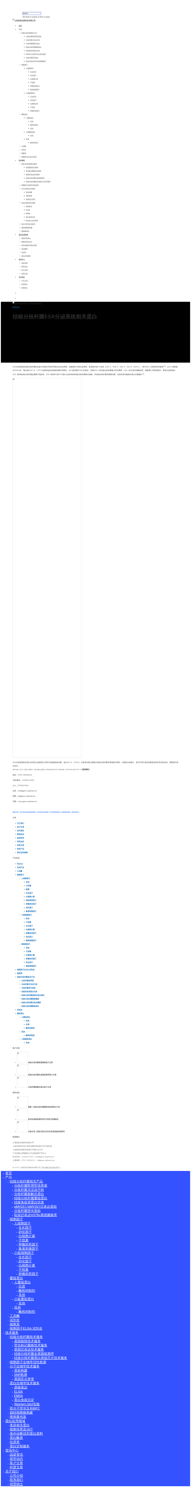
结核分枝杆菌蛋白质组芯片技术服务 (38, 181)
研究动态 (24, 266)
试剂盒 (23, 150)
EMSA (28, 213)
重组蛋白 (24, 114)
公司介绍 (24, 281)
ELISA (28, 210)
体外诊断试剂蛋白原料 (29, 245)
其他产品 (20, 867)
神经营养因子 (31, 900)
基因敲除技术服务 (32, 167)
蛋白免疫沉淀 (30, 217)
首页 (20, 26)
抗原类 (23, 252)
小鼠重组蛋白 (30, 132)
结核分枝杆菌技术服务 (29, 164)
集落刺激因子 (35, 89)
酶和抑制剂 (34, 125)
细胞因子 (24, 65)
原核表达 (29, 206)
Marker (20, 864)
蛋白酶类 (24, 249)
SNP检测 (29, 196)
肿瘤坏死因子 (35, 86)
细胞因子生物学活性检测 (29, 185)
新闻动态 (20, 834)
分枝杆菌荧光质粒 (32, 58)
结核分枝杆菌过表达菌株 (31, 1002)
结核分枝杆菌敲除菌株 (30, 999)
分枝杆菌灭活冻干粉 (33, 40)
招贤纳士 (24, 288)
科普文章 (24, 273)
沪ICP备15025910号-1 (50, 1167)
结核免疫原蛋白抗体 (33, 50)
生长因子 (33, 72)
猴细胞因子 (25, 944)
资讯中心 (22, 259)
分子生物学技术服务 (28, 188)
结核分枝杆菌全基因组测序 (35, 178)
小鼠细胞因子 (30, 93)
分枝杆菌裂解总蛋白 (33, 43)
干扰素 (32, 82)
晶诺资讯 (24, 263)
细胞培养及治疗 (26, 242)
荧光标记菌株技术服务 (33, 171)
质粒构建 (29, 192)
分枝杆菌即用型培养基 (33, 36)
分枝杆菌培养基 (27, 980)
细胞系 (23, 153)
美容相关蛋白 (26, 238)
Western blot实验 (32, 220)
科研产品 (20, 849)
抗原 (31, 121)
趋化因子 (33, 75)
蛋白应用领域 (23, 235)
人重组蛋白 (30, 118)
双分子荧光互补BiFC (28, 224)
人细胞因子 (30, 68)
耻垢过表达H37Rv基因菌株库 (36, 61)
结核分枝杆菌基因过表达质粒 (32, 995)
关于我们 (22, 277)
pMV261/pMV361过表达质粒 (36, 54)
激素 (27, 889)
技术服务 (22, 160)
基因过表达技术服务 (33, 174)
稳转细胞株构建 (26, 227)
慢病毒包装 (25, 231)
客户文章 (24, 270)
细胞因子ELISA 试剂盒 (29, 157)
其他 (31, 128)
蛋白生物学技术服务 (28, 203)
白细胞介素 (34, 79)
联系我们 (24, 284)
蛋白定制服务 (26, 256)
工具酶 (23, 146)
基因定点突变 (30, 199)
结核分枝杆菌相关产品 (29, 33)
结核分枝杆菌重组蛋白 (33, 47)
